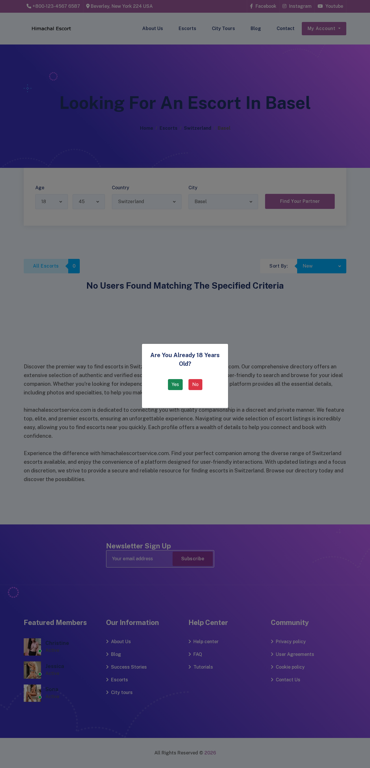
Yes (175, 384)
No (195, 384)
